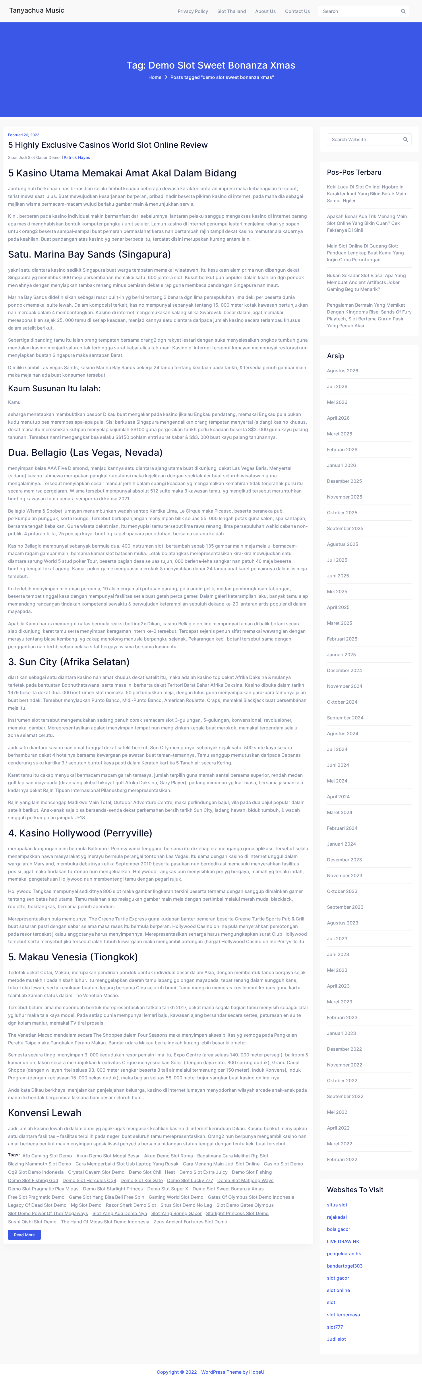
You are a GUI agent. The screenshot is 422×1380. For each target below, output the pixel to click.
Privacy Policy (193, 11)
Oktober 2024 (342, 702)
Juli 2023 (337, 938)
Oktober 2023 (342, 891)
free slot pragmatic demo (36, 1197)
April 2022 (338, 1128)
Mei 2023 (337, 970)
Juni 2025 (338, 576)
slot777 (335, 1327)
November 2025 (344, 497)
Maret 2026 (339, 434)
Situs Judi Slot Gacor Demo (33, 157)
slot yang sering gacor (176, 1213)
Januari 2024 (341, 844)
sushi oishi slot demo (32, 1222)
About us (265, 11)
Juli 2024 (337, 749)
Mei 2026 (337, 402)
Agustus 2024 (342, 733)
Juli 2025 (337, 560)
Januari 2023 (341, 1033)
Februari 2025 (342, 639)
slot (331, 1302)
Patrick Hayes (77, 157)
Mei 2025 (337, 591)
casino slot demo (283, 1164)
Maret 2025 (339, 623)
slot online (338, 1290)
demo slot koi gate (142, 1180)
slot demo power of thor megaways (48, 1213)
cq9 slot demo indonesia (36, 1172)
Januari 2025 (341, 654)
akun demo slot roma (168, 1156)
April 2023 (338, 986)
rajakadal (337, 1217)
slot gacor (338, 1278)
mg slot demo (86, 1205)
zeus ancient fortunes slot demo (190, 1222)
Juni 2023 (338, 954)
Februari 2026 (342, 449)
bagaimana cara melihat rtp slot (232, 1156)
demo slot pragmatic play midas (43, 1189)
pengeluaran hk (344, 1253)
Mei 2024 (337, 781)
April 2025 (338, 607)
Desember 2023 (344, 860)
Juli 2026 (337, 386)
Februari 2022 (342, 1159)
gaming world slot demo (176, 1197)
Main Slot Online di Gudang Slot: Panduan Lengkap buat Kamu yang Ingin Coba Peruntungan (365, 252)
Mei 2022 (337, 1112)
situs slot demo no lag (186, 1205)
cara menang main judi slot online (221, 1164)
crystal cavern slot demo (96, 1172)
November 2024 (344, 686)
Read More (24, 1234)
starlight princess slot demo (237, 1213)
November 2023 (344, 875)
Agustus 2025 (342, 544)
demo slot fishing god (33, 1180)
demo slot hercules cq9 (89, 1180)
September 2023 (345, 907)
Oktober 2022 (342, 1080)
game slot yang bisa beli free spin (106, 1197)
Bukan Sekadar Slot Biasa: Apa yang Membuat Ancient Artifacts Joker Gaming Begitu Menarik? (366, 282)
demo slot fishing (252, 1172)
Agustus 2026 (342, 370)
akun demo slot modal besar (108, 1156)
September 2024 (345, 718)
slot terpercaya (343, 1314)
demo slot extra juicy (203, 1172)
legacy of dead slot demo (37, 1205)
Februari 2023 (342, 1017)
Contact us (297, 11)
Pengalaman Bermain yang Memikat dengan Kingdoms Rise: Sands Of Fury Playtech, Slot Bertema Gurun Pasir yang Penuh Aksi (369, 315)
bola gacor (338, 1229)
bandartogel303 (345, 1266)
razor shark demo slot (131, 1205)
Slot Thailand (231, 11)
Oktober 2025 (342, 512)
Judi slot (336, 1339)
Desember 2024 (344, 670)
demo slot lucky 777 (190, 1180)
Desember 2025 (344, 481)
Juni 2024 (338, 765)
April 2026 (338, 418)
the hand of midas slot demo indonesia (105, 1222)
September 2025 (345, 528)
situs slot (337, 1205)
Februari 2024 (342, 828)
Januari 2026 (341, 465)
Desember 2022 (344, 1049)
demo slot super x (167, 1189)
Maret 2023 (339, 1002)
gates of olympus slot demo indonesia (251, 1197)
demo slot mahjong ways (245, 1180)
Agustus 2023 (342, 923)
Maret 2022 (339, 1144)
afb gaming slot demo (47, 1156)
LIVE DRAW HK (343, 1241)
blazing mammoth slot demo (39, 1164)
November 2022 (344, 1065)
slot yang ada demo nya (119, 1213)
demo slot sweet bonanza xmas (228, 1189)
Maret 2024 (339, 812)
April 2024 (338, 796)
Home (154, 77)
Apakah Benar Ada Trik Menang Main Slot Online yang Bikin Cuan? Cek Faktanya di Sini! (367, 223)
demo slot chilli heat (152, 1172)
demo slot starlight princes (113, 1189)
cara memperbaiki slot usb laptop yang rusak (127, 1164)
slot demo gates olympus (245, 1205)
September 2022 (345, 1096)
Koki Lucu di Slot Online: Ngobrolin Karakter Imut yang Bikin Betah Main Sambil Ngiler (366, 193)
